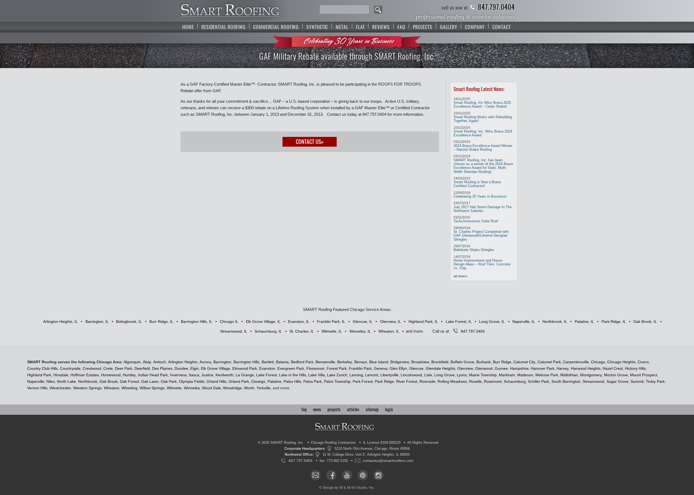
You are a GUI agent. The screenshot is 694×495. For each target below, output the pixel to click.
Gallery (448, 27)
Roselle (475, 381)
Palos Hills (292, 381)
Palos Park (312, 381)
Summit (637, 381)
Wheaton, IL (388, 331)
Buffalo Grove (462, 362)
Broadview (420, 362)
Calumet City (524, 362)
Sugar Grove (617, 381)
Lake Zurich (337, 375)
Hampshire (519, 368)
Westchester (60, 388)
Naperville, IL (523, 321)
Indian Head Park (153, 375)
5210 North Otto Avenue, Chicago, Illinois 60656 (372, 448)
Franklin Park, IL (331, 321)
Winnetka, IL (360, 331)
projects (333, 409)
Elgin (194, 368)
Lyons (462, 375)
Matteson (525, 375)
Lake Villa (316, 375)
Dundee (181, 368)
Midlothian (569, 375)
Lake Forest (266, 375)
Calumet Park (549, 362)
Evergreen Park (290, 368)
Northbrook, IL (554, 321)
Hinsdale (60, 375)
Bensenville (325, 362)
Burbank (483, 362)
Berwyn (360, 362)
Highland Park (39, 375)
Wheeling (129, 388)
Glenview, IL (390, 321)
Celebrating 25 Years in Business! (480, 194)
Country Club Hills (42, 368)
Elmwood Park (244, 368)
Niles (50, 381)
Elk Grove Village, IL (263, 321)
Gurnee (501, 368)
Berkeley (344, 362)
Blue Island (378, 362)
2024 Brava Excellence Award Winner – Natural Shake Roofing (483, 146)
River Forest (406, 381)
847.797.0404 (496, 7)
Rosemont (493, 381)
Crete (108, 368)
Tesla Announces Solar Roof (476, 219)
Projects (422, 27)
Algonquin (132, 362)
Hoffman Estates (84, 375)
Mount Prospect (643, 375)
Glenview (465, 368)
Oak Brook (108, 381)
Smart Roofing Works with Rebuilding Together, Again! (483, 117)
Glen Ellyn (398, 368)
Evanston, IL (298, 321)
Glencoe (416, 368)
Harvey (563, 368)
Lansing (356, 375)
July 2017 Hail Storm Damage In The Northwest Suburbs (483, 207)
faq (304, 409)
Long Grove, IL (492, 321)
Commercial (276, 27)
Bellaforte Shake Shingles (474, 248)
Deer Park (123, 368)
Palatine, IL (584, 321)
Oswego (258, 381)
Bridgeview (399, 362)
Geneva (380, 368)
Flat (360, 27)
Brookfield (439, 362)
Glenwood (484, 368)
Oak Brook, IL (645, 321)
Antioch (159, 362)
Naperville (35, 381)
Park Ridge (384, 381)
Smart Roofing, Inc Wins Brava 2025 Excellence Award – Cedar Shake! (482, 103)
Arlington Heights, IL (60, 321)
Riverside (427, 381)
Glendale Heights (440, 368)
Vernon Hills (37, 388)
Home (188, 27)
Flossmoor (315, 368)
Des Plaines (162, 368)
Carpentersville (576, 362)
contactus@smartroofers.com (388, 460)
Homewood (111, 375)
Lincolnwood (411, 375)
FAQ (401, 27)
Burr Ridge (502, 362)
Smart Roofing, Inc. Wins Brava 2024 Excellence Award (483, 131)
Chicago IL (229, 321)
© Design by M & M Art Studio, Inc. (347, 488)
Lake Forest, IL (459, 321)
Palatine (274, 381)
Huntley (129, 375)
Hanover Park (542, 368)
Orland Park (239, 381)
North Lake (66, 381)
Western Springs (87, 388)
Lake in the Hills (292, 375)
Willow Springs (152, 388)
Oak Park (169, 381)
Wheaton (111, 388)
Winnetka (192, 388)
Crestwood (92, 368)
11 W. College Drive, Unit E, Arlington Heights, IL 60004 (366, 454)
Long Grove (444, 375)
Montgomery (591, 375)
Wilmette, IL (332, 331)
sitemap (372, 409)
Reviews (381, 27)
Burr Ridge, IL (161, 321)
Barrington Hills (246, 362)
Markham (507, 375)
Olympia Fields (191, 381)
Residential (223, 27)
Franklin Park (360, 368)
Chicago (598, 362)
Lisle (428, 375)
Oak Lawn (150, 381)
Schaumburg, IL (268, 331)
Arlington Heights (182, 362)
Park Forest (363, 381)
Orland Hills (216, 381)
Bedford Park (302, 362)
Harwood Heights (585, 368)
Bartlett (268, 362)
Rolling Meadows (452, 381)
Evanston (267, 368)
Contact (501, 27)
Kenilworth (224, 375)
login (389, 409)
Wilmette (174, 388)
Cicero (643, 362)
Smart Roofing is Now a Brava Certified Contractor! (477, 182)
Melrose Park (546, 375)
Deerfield (142, 368)
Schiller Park (538, 381)
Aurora (205, 362)
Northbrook (87, 381)
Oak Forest (129, 381)
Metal (342, 27)
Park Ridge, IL (614, 321)
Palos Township (337, 381)
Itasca (194, 375)
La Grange (245, 375)
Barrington (222, 362)
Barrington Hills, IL (196, 321)
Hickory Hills (635, 368)
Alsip (147, 362)
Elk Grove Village (215, 368)
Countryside (70, 368)
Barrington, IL (97, 321)
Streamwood (593, 381)
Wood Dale (211, 388)
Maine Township (483, 375)
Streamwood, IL (233, 331)
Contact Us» (310, 141)
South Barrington (565, 381)
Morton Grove (616, 375)
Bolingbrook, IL (129, 321)
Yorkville (263, 388)
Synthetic (317, 27)
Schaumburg (515, 381)
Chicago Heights (621, 362)
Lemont (371, 375)
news (317, 409)
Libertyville (389, 375)
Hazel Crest (613, 368)
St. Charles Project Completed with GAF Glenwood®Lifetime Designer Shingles (481, 234)
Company (475, 27)
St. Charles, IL (302, 331)
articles (353, 409)
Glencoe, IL (362, 321)
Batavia (282, 362)
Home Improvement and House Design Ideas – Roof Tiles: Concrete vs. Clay (482, 262)
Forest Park (337, 368)
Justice (207, 375)
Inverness (178, 375)
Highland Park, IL (423, 321)
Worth (249, 388)
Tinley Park (655, 381)
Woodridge (232, 388)
